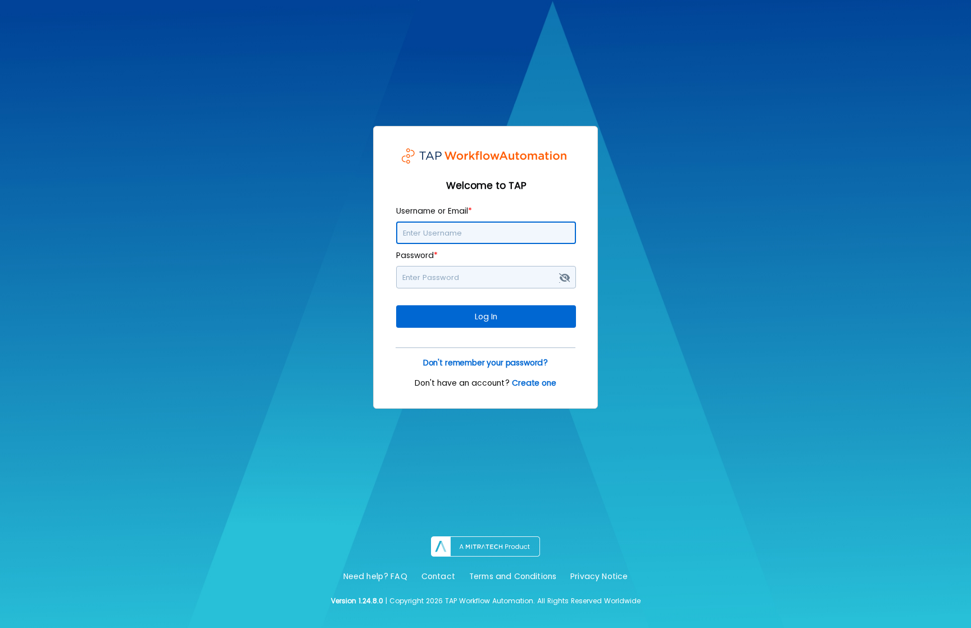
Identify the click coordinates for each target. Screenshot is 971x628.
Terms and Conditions (512, 576)
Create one (534, 382)
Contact (438, 576)
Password (417, 255)
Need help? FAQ (375, 576)
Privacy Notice (599, 576)
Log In (486, 316)
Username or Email (434, 210)
